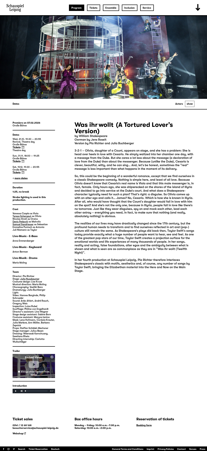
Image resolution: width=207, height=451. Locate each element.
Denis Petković (20, 221)
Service (147, 8)
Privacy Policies (166, 449)
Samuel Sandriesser (23, 224)
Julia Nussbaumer (29, 279)
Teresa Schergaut (22, 216)
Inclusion (129, 8)
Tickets (93, 8)
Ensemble (110, 8)
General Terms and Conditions (127, 449)
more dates (21, 178)
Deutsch (55, 449)
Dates (16, 103)
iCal (23, 147)
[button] (34, 364)
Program (76, 8)
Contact (181, 449)
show (190, 103)
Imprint (150, 449)
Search (21, 449)
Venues (192, 449)
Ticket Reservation (38, 449)
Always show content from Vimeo (35, 373)
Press (202, 449)
